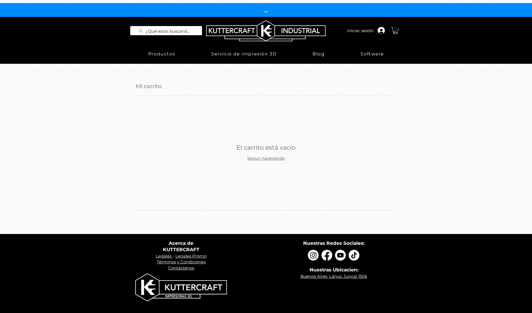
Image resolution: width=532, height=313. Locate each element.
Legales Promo (190, 256)
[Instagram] (313, 255)
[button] (395, 30)
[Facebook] (326, 255)
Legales (164, 256)
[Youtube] (340, 255)
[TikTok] (354, 255)
